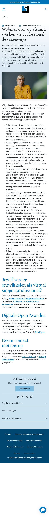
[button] (42, 510)
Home (6, 17)
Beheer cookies (29, 453)
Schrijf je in (40, 332)
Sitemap (17, 453)
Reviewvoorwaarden (14, 441)
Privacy (8, 434)
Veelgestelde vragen (34, 447)
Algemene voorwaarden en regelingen (29, 434)
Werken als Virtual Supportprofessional (26, 299)
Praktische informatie (34, 441)
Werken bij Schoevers (15, 447)
